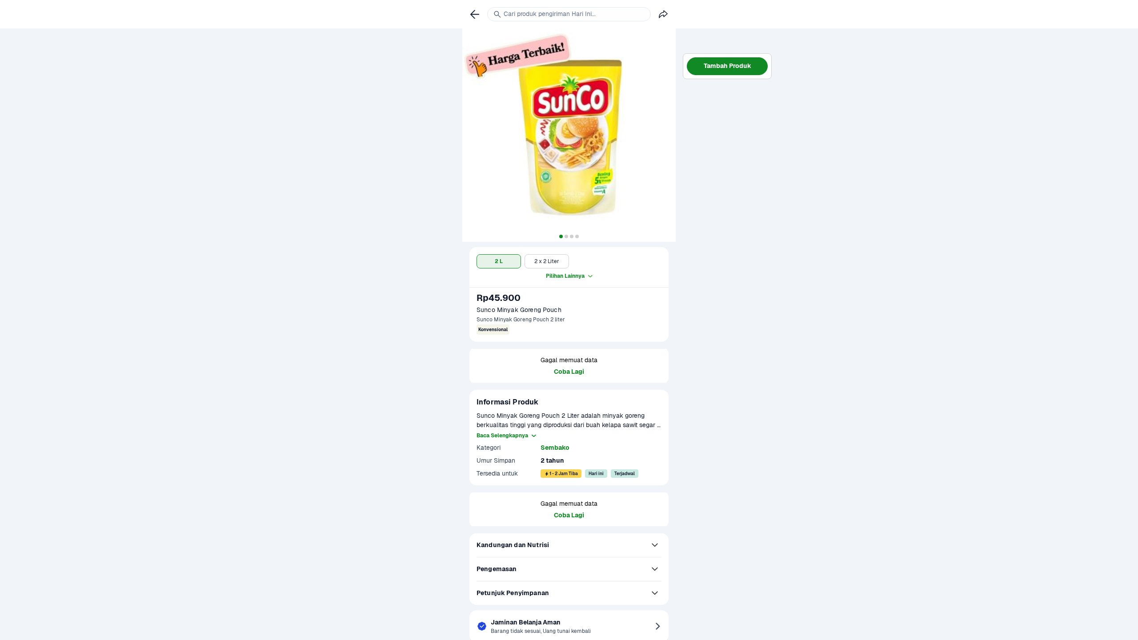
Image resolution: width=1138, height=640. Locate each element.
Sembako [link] (555, 448)
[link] (474, 14)
